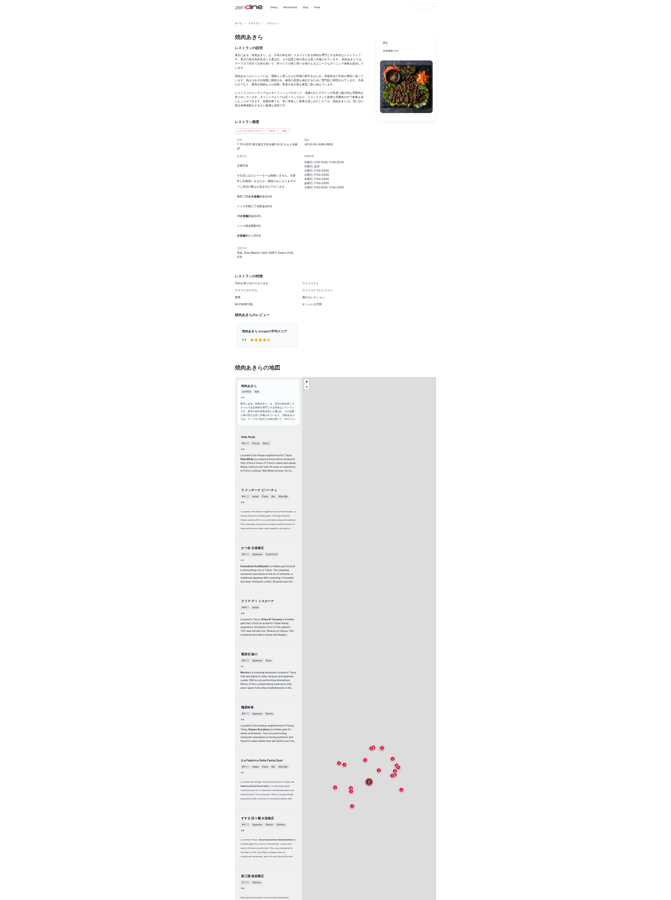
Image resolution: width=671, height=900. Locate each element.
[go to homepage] (248, 9)
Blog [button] (305, 7)
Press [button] (317, 7)
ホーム (238, 23)
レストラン (254, 23)
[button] (425, 6)
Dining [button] (273, 7)
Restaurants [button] (290, 7)
